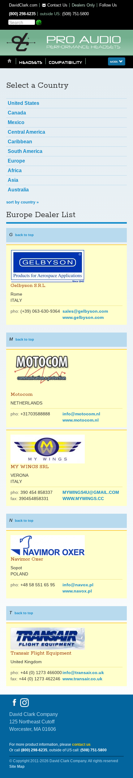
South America (25, 151)
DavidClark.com (23, 5)
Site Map (16, 766)
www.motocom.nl (80, 420)
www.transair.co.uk (82, 678)
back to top (24, 235)
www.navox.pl (77, 590)
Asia (13, 180)
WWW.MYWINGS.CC (83, 498)
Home (9, 61)
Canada (17, 112)
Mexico (16, 122)
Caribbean (20, 141)
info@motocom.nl (81, 413)
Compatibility (65, 62)
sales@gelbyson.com (85, 311)
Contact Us (56, 5)
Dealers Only (83, 5)
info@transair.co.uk (83, 672)
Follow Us (108, 5)
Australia (18, 189)
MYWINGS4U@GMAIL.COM (90, 492)
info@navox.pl (77, 584)
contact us (81, 744)
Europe (16, 160)
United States (23, 103)
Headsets (30, 62)
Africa (15, 170)
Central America (26, 132)
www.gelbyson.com (83, 317)
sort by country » (22, 202)
